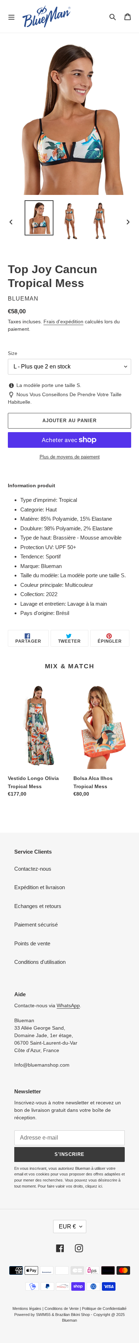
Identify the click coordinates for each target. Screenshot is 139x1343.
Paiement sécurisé (36, 925)
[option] (39, 217)
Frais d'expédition (63, 321)
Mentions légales (26, 1308)
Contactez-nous (32, 869)
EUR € (67, 1226)
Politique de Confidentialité (104, 1308)
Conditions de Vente (62, 1308)
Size (12, 353)
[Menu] (11, 16)
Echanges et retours (37, 906)
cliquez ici (93, 1186)
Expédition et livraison (39, 887)
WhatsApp (68, 1005)
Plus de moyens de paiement (70, 457)
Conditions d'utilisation (40, 962)
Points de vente (32, 943)
